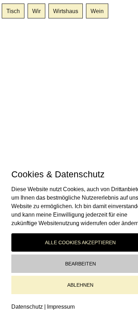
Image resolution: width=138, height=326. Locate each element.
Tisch (13, 11)
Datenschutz (27, 307)
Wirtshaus (65, 11)
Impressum (61, 307)
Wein (97, 11)
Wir (36, 11)
